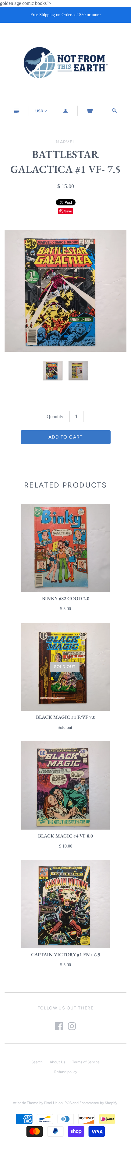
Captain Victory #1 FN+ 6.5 (65, 954)
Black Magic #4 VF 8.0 (65, 836)
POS (68, 1103)
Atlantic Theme (25, 1103)
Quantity (55, 416)
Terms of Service (86, 1062)
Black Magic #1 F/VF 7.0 (65, 717)
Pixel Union (53, 1103)
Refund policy (65, 1072)
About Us (57, 1062)
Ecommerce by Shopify (98, 1103)
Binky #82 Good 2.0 (65, 598)
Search (37, 1062)
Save (68, 211)
